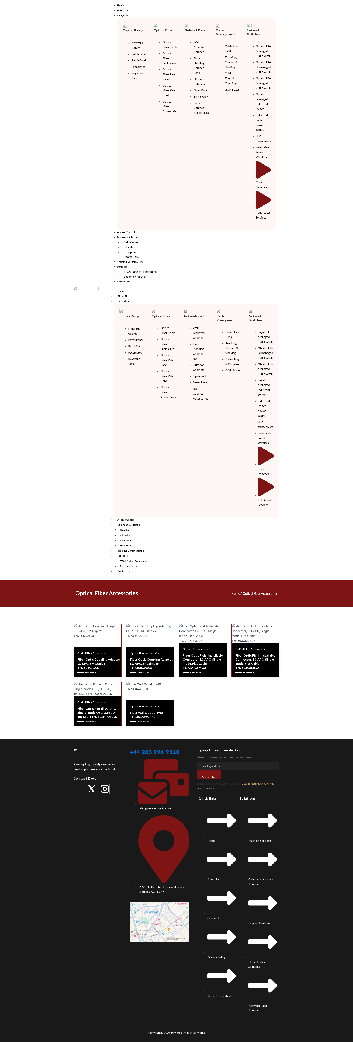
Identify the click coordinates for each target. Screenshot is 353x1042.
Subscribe (209, 777)
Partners (122, 555)
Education (125, 535)
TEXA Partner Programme (133, 561)
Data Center (126, 530)
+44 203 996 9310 (155, 751)
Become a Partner (129, 566)
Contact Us (124, 571)
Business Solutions (128, 524)
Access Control (126, 519)
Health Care (126, 545)
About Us (122, 296)
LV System (123, 301)
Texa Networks (195, 1032)
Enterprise (125, 540)
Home (120, 290)
